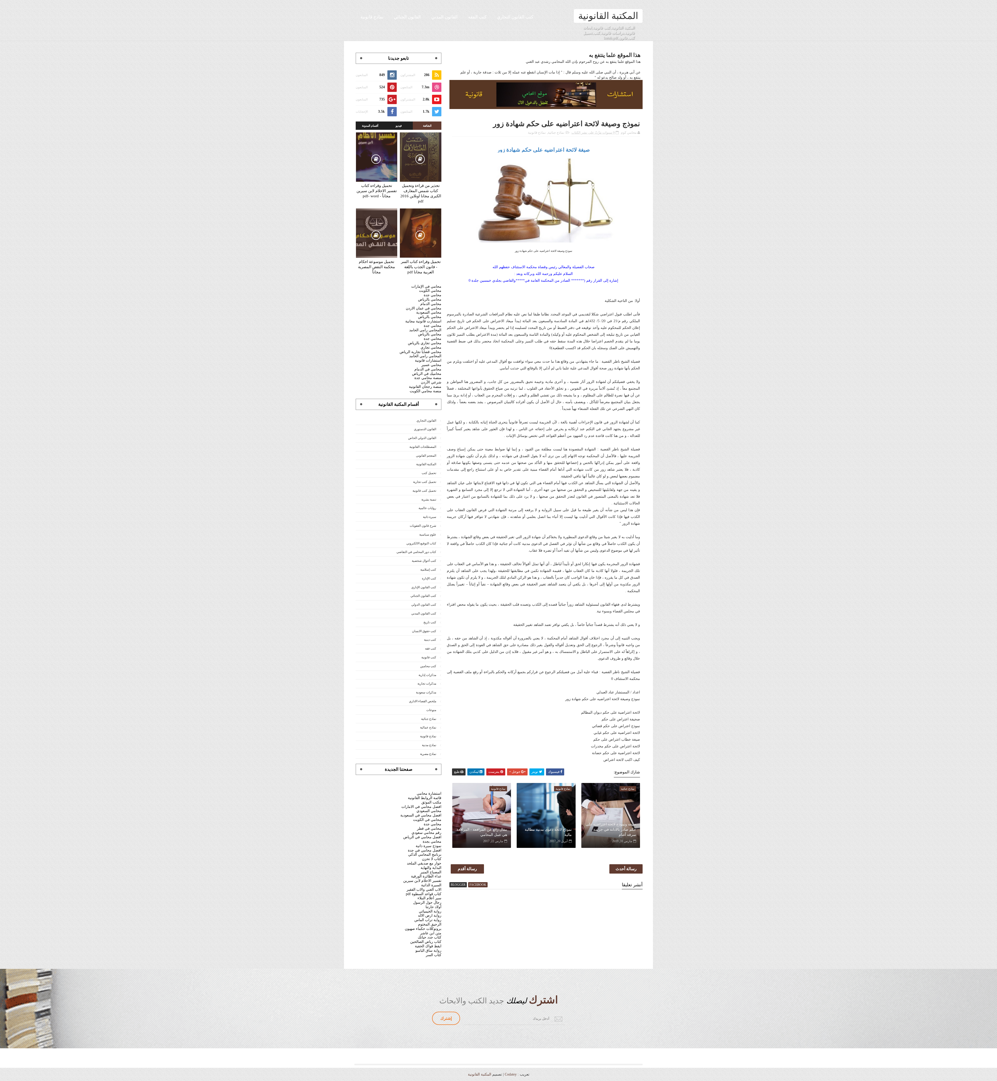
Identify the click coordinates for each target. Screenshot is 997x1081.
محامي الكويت (430, 291)
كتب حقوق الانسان (424, 631)
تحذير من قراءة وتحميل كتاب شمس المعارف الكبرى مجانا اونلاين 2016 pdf (420, 193)
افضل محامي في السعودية (420, 815)
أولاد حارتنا (433, 907)
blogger (458, 885)
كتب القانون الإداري (423, 587)
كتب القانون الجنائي (423, 596)
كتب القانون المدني (423, 613)
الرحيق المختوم (429, 924)
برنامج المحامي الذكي (424, 854)
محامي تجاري (431, 347)
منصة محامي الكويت (425, 391)
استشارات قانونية (428, 360)
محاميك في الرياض (426, 374)
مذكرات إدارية (427, 675)
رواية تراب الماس (427, 920)
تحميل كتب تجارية (424, 482)
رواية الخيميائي (430, 911)
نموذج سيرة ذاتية (428, 846)
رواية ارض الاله (429, 915)
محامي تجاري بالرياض (424, 343)
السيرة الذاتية (431, 885)
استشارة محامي (429, 793)
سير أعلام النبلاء (429, 898)
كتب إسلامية (428, 569)
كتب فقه (430, 648)
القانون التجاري (426, 420)
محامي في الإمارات (426, 286)
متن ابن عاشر (430, 933)
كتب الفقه (477, 17)
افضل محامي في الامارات (421, 807)
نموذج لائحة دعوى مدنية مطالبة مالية (548, 832)
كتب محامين (428, 666)
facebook (477, 885)
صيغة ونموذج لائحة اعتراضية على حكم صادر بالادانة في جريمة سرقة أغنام (611, 829)
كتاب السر (433, 955)
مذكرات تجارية (426, 683)
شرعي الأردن (431, 382)
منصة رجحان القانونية (425, 387)
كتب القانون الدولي (423, 604)
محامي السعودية (428, 312)
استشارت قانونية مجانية (423, 321)
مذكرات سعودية (426, 692)
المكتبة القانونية (608, 16)
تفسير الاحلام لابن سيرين (422, 881)
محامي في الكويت (427, 820)
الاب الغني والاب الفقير (424, 889)
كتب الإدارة (429, 578)
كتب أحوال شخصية (424, 561)
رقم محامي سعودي (426, 833)
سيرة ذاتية (429, 517)
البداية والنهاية (431, 868)
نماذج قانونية (371, 17)
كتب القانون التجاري (515, 17)
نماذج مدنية (429, 745)
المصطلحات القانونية (422, 447)
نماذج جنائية (556, 132)
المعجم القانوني (426, 455)
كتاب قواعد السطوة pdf (423, 894)
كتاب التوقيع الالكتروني (421, 543)
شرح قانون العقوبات (423, 526)
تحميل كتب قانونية (424, 490)
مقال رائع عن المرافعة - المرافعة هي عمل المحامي (481, 832)
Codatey (511, 1074)
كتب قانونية (428, 657)
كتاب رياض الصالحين (425, 942)
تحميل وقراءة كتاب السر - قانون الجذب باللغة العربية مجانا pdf (421, 267)
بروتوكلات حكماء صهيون (423, 929)
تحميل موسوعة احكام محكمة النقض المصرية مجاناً (376, 267)
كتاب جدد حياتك (429, 937)
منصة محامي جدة (427, 378)
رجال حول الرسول (427, 902)
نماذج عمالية (428, 727)
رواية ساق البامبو (428, 950)
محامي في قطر (429, 828)
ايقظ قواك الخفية (428, 946)
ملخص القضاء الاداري (422, 701)
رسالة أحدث (626, 869)
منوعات (431, 710)
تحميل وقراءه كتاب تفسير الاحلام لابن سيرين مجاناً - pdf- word (376, 191)
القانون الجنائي (407, 17)
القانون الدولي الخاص (422, 438)
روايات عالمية (427, 508)
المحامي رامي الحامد (425, 330)
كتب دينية (430, 639)
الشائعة (427, 125)
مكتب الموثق (431, 802)
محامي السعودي (428, 811)
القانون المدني (444, 17)
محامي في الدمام (427, 369)
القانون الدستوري (425, 429)
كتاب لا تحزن (431, 859)
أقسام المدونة (370, 125)
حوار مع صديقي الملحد (424, 863)
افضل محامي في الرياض (422, 837)
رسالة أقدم (467, 869)
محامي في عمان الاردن (423, 308)
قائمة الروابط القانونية (424, 798)
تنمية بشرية (428, 499)
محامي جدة (432, 295)
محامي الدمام (430, 304)
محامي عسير (431, 365)
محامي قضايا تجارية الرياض (420, 352)
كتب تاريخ (429, 622)
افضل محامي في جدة (424, 850)
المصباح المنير (430, 872)
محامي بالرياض (429, 299)
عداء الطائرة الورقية (426, 876)
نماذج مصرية (428, 754)
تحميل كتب (429, 473)
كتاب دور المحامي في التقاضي (416, 552)
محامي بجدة (432, 841)
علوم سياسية (427, 534)
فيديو (399, 125)
